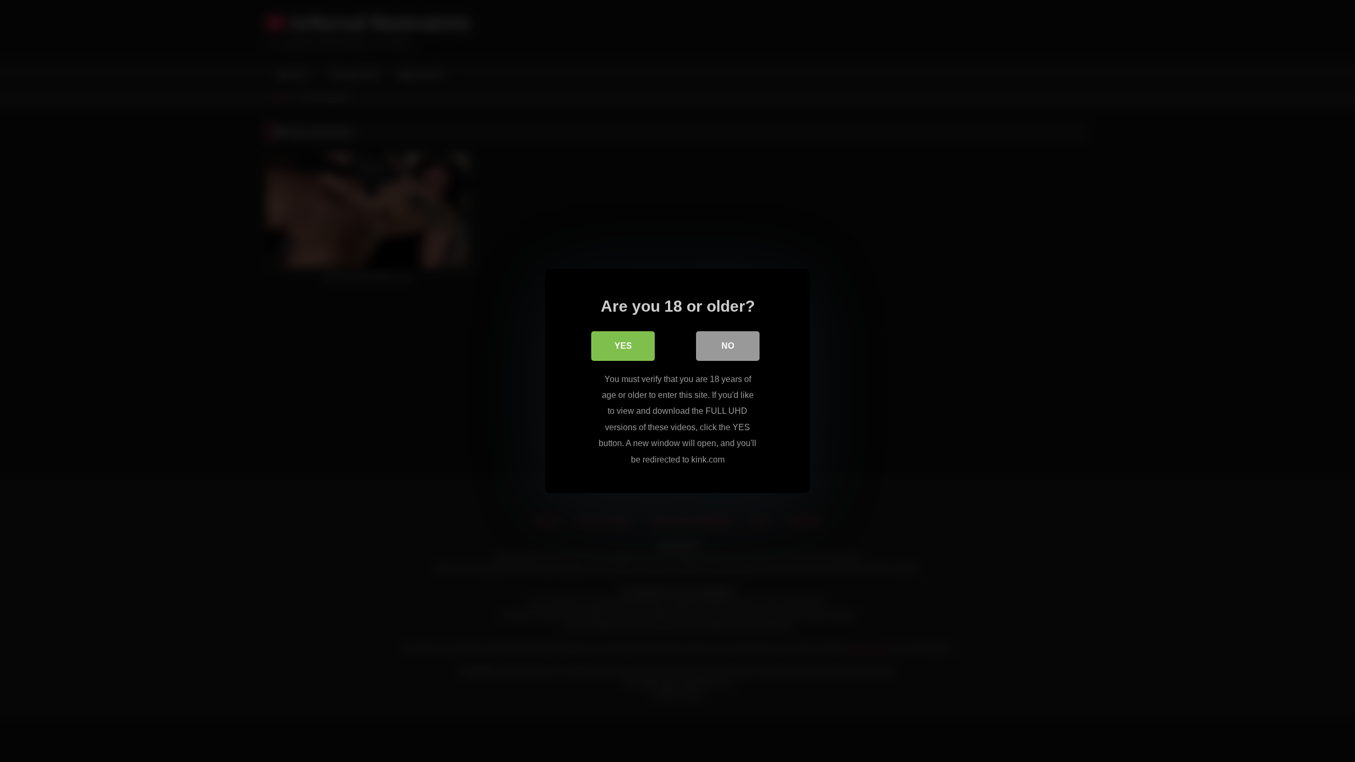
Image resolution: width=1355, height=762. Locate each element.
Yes (623, 345)
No (727, 345)
